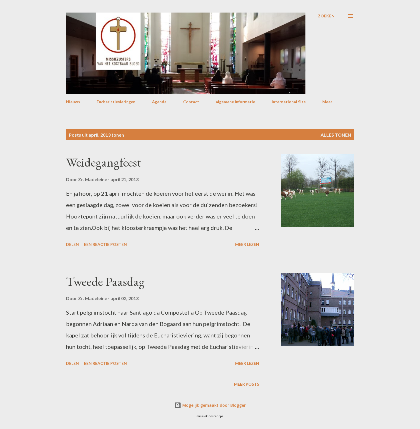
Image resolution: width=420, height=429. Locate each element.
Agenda (159, 101)
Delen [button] (72, 244)
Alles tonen (336, 134)
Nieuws (73, 101)
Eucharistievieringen (116, 101)
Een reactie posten (105, 244)
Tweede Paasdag (105, 281)
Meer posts (246, 384)
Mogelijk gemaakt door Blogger (213, 405)
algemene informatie (235, 101)
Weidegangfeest (103, 162)
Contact (191, 101)
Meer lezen (247, 244)
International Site (289, 101)
